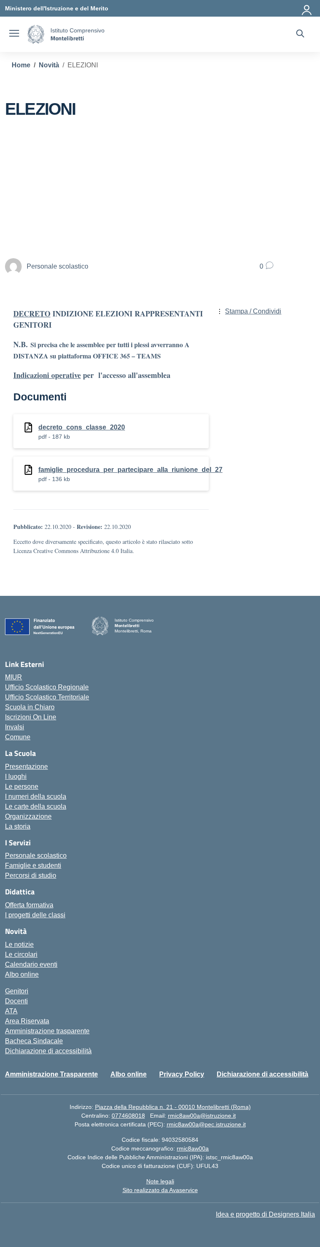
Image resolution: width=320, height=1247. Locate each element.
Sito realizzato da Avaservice (160, 1190)
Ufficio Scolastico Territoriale (47, 697)
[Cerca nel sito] (300, 34)
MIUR (13, 677)
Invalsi (14, 727)
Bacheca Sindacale (34, 1041)
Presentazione (26, 766)
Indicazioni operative (47, 375)
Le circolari (21, 954)
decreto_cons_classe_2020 (81, 427)
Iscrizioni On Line (30, 717)
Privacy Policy (181, 1074)
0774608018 (128, 1115)
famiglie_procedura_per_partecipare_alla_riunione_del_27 (130, 469)
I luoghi (16, 776)
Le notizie (19, 944)
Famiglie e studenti (33, 865)
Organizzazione (28, 816)
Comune (17, 737)
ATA (11, 1011)
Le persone (21, 786)
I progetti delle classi (35, 915)
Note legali (160, 1181)
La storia (17, 826)
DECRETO (31, 313)
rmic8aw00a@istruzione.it (202, 1115)
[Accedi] (307, 8)
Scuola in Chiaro (30, 707)
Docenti (16, 1001)
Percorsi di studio (30, 875)
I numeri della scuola (35, 796)
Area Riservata (27, 1021)
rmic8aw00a (193, 1148)
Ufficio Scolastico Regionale (47, 687)
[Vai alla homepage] (36, 34)
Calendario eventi (31, 964)
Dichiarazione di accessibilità (48, 1050)
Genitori (16, 991)
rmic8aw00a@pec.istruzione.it (206, 1124)
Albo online (22, 974)
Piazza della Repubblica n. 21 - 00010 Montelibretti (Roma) (173, 1107)
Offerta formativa (29, 905)
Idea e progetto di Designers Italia (265, 1214)
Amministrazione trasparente (47, 1031)
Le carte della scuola (35, 806)
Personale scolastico (36, 855)
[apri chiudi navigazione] (14, 35)
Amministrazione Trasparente (51, 1074)
